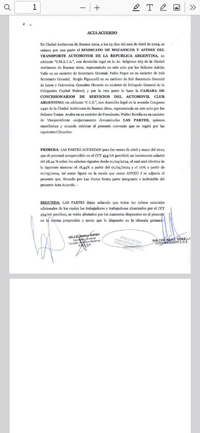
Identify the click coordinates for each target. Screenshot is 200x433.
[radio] (136, 7)
